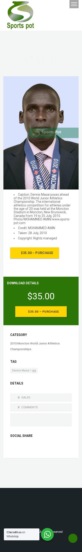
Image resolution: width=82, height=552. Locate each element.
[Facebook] (14, 447)
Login (53, 4)
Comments (29, 407)
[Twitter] (21, 447)
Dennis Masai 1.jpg (24, 370)
